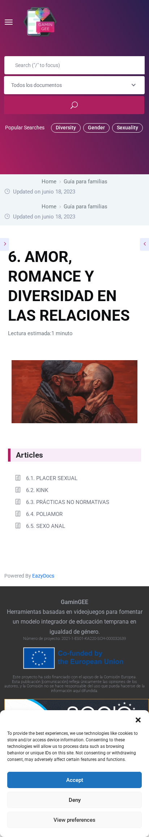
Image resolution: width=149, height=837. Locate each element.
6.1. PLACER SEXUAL (51, 478)
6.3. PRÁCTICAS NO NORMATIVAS (67, 502)
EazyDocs (43, 576)
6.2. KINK (37, 490)
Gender (96, 127)
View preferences (74, 820)
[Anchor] (47, 454)
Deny (75, 800)
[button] (138, 719)
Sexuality (127, 127)
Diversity (66, 127)
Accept (74, 780)
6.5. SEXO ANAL (45, 526)
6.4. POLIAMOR (44, 514)
